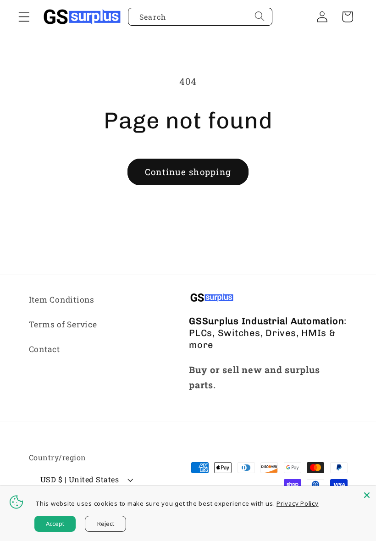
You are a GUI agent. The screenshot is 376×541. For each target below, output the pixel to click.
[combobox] (200, 17)
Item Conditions (61, 299)
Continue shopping (188, 171)
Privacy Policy (297, 503)
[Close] (366, 495)
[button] (24, 16)
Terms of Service (63, 324)
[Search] (259, 16)
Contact (44, 349)
